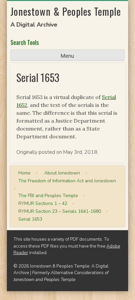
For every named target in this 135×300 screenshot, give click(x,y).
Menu (67, 55)
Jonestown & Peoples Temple (65, 11)
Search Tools (24, 42)
